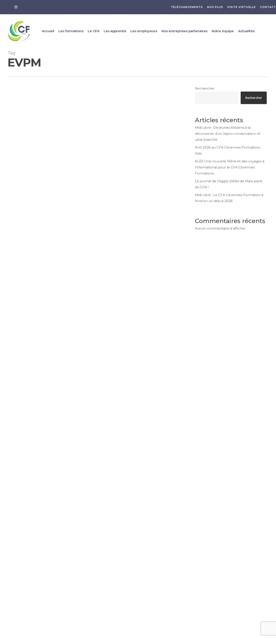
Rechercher (205, 88)
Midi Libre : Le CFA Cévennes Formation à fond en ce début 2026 (229, 198)
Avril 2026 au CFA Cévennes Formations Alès (227, 150)
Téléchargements (12, 454)
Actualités (10, 524)
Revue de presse (27, 392)
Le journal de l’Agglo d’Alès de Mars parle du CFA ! (228, 184)
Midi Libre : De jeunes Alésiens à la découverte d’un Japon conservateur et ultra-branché (227, 133)
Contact (10, 516)
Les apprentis (10, 491)
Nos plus (12, 465)
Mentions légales (17, 533)
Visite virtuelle (12, 478)
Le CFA (10, 478)
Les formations (10, 464)
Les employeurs (10, 505)
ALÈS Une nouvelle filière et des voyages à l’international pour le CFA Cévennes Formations (229, 167)
